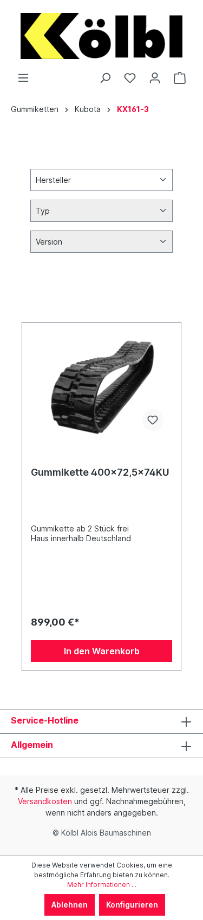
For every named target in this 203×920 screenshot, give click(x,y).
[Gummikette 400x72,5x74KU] (101, 385)
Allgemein (32, 744)
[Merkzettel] (129, 78)
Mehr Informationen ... (101, 884)
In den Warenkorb (102, 651)
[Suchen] (105, 78)
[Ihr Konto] (154, 78)
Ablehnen (69, 904)
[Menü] (23, 78)
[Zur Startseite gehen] (101, 36)
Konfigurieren (132, 904)
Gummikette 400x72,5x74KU (100, 472)
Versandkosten (45, 801)
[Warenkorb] (179, 78)
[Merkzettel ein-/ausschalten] (152, 420)
